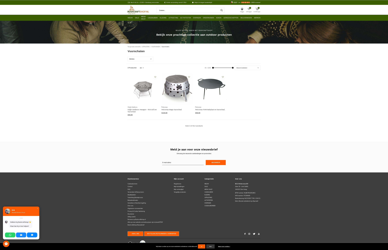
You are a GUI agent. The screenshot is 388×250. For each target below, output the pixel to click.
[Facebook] (245, 234)
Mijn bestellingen (179, 186)
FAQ (129, 189)
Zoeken (221, 10)
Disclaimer (131, 214)
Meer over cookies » (224, 246)
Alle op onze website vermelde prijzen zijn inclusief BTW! (145, 222)
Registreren (177, 184)
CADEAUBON (153, 18)
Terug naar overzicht (134, 46)
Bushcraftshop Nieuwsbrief (136, 225)
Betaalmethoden (133, 200)
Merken (257, 18)
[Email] (21, 235)
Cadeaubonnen (132, 184)
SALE (137, 18)
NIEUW (130, 18)
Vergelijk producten (180, 192)
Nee (210, 246)
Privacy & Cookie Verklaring (136, 211)
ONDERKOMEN (208, 18)
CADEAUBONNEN (210, 205)
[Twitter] (254, 234)
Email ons (135, 233)
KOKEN (218, 18)
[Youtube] (259, 234)
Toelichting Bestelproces (135, 197)
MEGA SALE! (143, 17)
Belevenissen (246, 18)
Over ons (130, 205)
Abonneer (215, 162)
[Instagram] (249, 234)
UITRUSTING (173, 18)
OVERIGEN (197, 18)
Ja (201, 246)
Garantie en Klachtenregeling (137, 203)
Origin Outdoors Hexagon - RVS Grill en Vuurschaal (142, 111)
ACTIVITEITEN (185, 18)
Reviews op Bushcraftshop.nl (137, 219)
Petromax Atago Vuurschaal (171, 110)
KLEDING (163, 18)
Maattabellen (132, 195)
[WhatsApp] (10, 235)
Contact (130, 186)
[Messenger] (32, 235)
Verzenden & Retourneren (136, 192)
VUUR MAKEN (155, 46)
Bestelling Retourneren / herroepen (161, 233)
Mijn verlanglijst (178, 189)
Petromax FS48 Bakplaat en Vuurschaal (210, 110)
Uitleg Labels (132, 216)
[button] (37, 208)
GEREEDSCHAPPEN (231, 18)
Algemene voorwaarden (135, 208)
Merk (131, 59)
